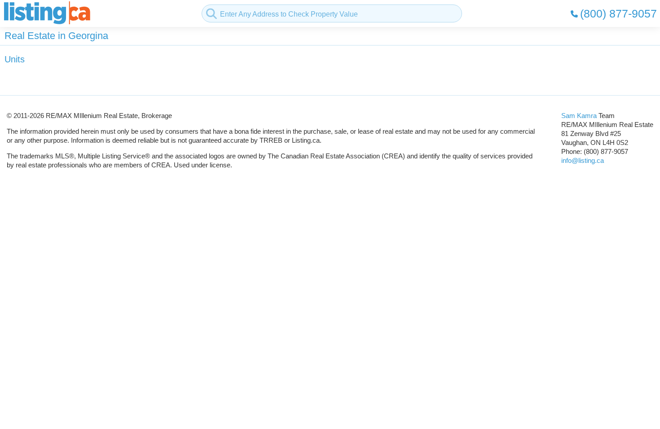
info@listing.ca (582, 160)
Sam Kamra (579, 115)
